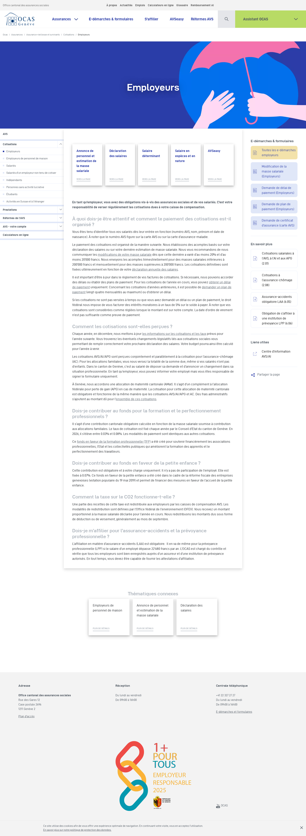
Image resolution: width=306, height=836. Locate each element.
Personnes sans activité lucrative (25, 187)
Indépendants (14, 180)
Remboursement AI (202, 5)
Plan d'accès (26, 716)
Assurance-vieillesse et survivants (43, 34)
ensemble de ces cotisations (136, 399)
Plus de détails (101, 628)
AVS (5, 133)
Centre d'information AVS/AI (276, 354)
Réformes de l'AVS (14, 218)
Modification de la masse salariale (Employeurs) (274, 171)
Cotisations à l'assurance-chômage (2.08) (277, 280)
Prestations (10, 209)
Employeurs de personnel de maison (27, 158)
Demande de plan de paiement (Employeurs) (278, 206)
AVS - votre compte (14, 226)
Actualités (126, 5)
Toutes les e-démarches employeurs (279, 152)
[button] (226, 18)
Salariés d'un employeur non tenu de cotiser (31, 172)
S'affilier (154, 19)
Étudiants (11, 194)
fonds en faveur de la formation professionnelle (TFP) (114, 441)
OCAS (224, 805)
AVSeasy (177, 19)
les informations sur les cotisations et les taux (174, 334)
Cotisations (68, 34)
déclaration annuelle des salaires (155, 269)
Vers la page (83, 179)
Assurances (61, 19)
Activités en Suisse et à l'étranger (25, 201)
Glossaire (182, 5)
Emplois (140, 5)
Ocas (5, 34)
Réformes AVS (202, 19)
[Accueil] (19, 18)
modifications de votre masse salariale (125, 254)
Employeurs (13, 151)
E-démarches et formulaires (234, 711)
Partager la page (268, 374)
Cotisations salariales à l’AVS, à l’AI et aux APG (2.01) (278, 258)
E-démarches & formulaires (113, 19)
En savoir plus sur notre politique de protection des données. (77, 829)
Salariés (11, 165)
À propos (111, 5)
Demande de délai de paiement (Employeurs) (278, 190)
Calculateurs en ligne (161, 5)
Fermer (301, 827)
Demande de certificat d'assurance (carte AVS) (278, 223)
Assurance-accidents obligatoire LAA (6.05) (277, 299)
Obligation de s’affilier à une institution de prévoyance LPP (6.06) (278, 318)
